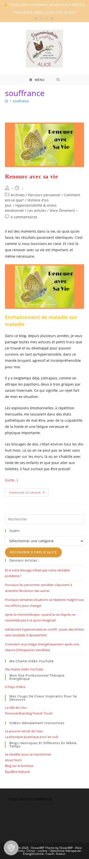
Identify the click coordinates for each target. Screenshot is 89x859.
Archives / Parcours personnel (35, 195)
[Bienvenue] (6, 101)
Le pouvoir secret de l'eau (24, 731)
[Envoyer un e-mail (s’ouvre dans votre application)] (46, 18)
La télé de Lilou (16, 707)
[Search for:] (58, 80)
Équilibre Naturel (17, 771)
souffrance (21, 101)
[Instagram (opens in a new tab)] (41, 18)
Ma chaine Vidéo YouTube (24, 669)
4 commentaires (24, 217)
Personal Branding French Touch (29, 713)
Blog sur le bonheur (19, 765)
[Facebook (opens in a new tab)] (37, 18)
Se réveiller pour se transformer (28, 754)
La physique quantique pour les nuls (31, 737)
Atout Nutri (13, 760)
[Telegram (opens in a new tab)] (52, 18)
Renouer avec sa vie (31, 176)
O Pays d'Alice (15, 687)
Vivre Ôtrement (62, 210)
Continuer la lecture (29, 493)
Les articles (36, 210)
